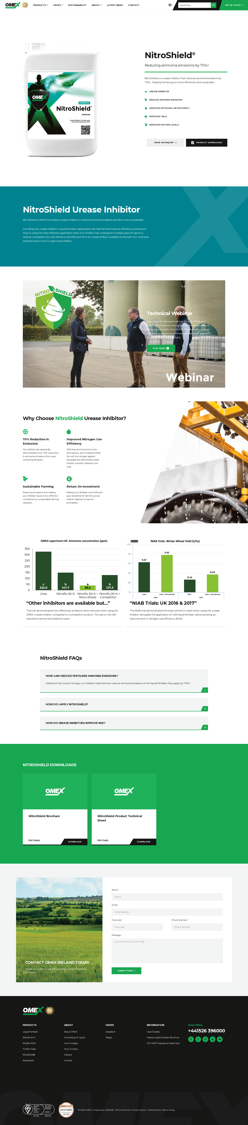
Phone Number (179, 920)
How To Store (71, 1049)
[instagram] (205, 1039)
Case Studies (153, 1032)
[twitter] (198, 1039)
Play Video (159, 348)
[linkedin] (213, 1039)
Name (115, 890)
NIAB (138, 610)
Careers (68, 1054)
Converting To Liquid (74, 1037)
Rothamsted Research (186, 333)
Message (116, 935)
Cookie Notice (154, 1110)
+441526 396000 (206, 1029)
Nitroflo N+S (29, 1037)
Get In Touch (233, 5)
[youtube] (220, 1039)
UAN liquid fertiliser (183, 614)
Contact (133, 5)
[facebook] (191, 1039)
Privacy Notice (139, 1110)
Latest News (115, 5)
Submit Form (125, 970)
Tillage (108, 1037)
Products (39, 5)
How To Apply (71, 1043)
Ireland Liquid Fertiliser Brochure (163, 1037)
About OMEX (70, 1032)
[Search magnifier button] (213, 5)
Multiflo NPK (29, 1043)
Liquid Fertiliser (30, 1032)
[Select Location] (169, 5)
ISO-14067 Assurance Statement (163, 1043)
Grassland (110, 1032)
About (96, 5)
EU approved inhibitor (59, 241)
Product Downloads (209, 142)
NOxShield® (29, 1054)
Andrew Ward (172, 337)
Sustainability (77, 5)
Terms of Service (123, 1110)
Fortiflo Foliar (29, 1049)
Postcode (116, 920)
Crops (57, 5)
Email (114, 905)
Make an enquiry (164, 142)
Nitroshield (28, 1060)
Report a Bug (168, 1110)
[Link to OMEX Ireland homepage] (16, 5)
